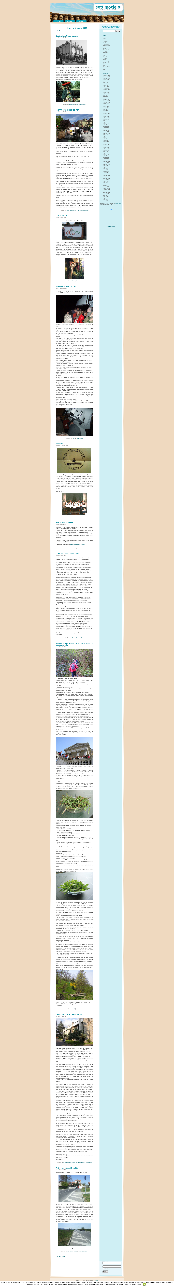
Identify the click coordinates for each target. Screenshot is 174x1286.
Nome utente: (106, 1261)
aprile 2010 (105, 155)
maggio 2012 (106, 123)
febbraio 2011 (106, 141)
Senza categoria (72, 548)
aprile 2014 (105, 95)
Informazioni (72, 104)
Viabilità (75, 1251)
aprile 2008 (105, 182)
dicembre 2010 (106, 144)
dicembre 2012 (106, 113)
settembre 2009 (106, 164)
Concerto (59, 444)
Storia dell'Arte (106, 66)
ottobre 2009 (106, 162)
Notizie (75, 210)
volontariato (107, 47)
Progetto (69, 21)
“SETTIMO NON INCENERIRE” (67, 110)
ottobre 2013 (106, 103)
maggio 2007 (106, 198)
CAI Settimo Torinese (108, 39)
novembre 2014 (106, 90)
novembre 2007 (106, 189)
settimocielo (118, 203)
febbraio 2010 (106, 157)
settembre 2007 (106, 192)
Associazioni (106, 37)
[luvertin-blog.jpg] (74, 818)
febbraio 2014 (106, 98)
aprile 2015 (105, 83)
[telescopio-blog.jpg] (74, 435)
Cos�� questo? (111, 226)
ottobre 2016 (106, 79)
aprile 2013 (105, 109)
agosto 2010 (106, 150)
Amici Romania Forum (64, 522)
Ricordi (73, 637)
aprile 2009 (105, 168)
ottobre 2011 (106, 131)
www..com (111, 209)
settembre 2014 (106, 93)
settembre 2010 (106, 148)
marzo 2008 (105, 184)
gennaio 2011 (106, 143)
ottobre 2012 (106, 116)
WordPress (95, 1280)
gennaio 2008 (106, 186)
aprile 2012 (105, 124)
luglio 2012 (105, 120)
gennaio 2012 (106, 127)
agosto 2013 (106, 106)
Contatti (81, 21)
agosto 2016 (106, 81)
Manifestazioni (70, 210)
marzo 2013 (105, 110)
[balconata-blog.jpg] (74, 764)
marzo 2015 (105, 85)
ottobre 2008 (106, 176)
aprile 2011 (105, 138)
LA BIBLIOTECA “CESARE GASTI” (69, 1014)
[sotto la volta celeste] (74, 322)
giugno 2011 (106, 136)
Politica (104, 55)
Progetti (105, 56)
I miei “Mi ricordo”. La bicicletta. (68, 553)
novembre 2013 (106, 102)
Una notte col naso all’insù (66, 286)
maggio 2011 (106, 137)
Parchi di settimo (107, 49)
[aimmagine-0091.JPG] (74, 141)
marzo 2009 (105, 169)
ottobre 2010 (106, 147)
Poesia (104, 54)
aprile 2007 (105, 199)
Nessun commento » (81, 104)
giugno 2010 (106, 153)
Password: (105, 1264)
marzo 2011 (105, 140)
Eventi (72, 517)
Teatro (73, 281)
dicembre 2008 (106, 174)
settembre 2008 (106, 178)
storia (104, 65)
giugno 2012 (106, 122)
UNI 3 (73, 438)
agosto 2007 (106, 193)
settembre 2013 (106, 105)
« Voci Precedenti (60, 31)
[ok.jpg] (74, 1045)
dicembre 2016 (106, 76)
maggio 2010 (106, 154)
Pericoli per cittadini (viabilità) (67, 1168)
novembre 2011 (106, 130)
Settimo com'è (106, 62)
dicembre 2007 (106, 188)
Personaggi (105, 52)
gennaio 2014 (106, 99)
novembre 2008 (106, 175)
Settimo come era (80, 1162)
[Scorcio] (74, 1000)
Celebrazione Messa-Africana (67, 36)
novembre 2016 (106, 78)
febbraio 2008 (106, 185)
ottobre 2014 (106, 92)
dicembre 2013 (106, 100)
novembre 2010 (106, 145)
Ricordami (107, 1268)
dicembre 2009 (106, 160)
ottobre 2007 (106, 191)
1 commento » (79, 281)
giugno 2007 (106, 196)
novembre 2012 (106, 114)
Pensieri (105, 51)
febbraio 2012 (106, 126)
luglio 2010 (105, 151)
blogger (104, 38)
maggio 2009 (106, 167)
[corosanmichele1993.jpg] (74, 504)
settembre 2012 (106, 117)
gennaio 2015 (106, 88)
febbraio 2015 (106, 86)
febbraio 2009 (106, 171)
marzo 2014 (105, 96)
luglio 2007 (105, 195)
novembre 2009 (106, 161)
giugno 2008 (106, 179)
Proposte (105, 58)
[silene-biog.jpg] (74, 899)
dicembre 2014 (106, 89)
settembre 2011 (106, 133)
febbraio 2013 (106, 112)
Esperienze (66, 1162)
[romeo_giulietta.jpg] (74, 268)
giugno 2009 (106, 165)
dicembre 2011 (106, 129)
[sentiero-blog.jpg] (74, 676)
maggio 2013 (106, 107)
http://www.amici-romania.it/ (77, 544)
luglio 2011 (105, 134)
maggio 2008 (106, 181)
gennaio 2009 (106, 172)
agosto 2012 (106, 119)
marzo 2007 (105, 200)
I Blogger (58, 21)
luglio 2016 (105, 82)
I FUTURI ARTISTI (62, 216)
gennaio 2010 (106, 158)
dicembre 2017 (106, 75)
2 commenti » (88, 1162)
